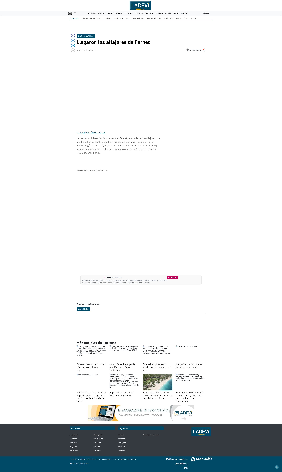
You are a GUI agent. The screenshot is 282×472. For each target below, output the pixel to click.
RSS (186, 468)
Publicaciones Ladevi (151, 435)
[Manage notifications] (277, 467)
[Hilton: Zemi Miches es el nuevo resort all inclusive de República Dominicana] (157, 382)
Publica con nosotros (177, 458)
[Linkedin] (73, 45)
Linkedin (121, 447)
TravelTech (129, 13)
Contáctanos (181, 463)
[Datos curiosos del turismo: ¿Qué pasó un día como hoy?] (91, 353)
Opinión (168, 13)
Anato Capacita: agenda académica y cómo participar (122, 367)
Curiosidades (83, 309)
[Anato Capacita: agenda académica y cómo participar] (124, 353)
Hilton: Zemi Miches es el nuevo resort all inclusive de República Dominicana (157, 395)
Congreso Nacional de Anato (92, 18)
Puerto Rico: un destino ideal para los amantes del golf (157, 367)
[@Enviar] (73, 50)
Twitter (121, 435)
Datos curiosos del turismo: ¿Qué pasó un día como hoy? (91, 367)
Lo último (101, 13)
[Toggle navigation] (74, 13)
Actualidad (92, 13)
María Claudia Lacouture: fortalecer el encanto (189, 366)
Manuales (110, 13)
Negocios (119, 13)
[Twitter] (73, 40)
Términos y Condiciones (79, 463)
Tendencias (150, 13)
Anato (186, 18)
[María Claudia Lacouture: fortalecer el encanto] (190, 353)
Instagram (122, 443)
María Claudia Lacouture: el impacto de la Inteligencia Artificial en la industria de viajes (91, 397)
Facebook (122, 439)
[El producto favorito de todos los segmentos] (124, 382)
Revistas (176, 13)
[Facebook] (73, 35)
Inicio (81, 36)
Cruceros (159, 13)
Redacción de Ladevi (93, 132)
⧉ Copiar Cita (172, 277)
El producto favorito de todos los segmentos (122, 394)
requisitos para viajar (121, 18)
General (89, 36)
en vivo (193, 18)
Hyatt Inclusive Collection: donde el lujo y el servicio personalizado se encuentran (190, 397)
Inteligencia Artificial (154, 18)
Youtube (121, 451)
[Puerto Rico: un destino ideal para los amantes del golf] (157, 353)
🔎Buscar (184, 13)
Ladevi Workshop (138, 18)
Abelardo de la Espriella (172, 18)
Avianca (108, 18)
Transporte (139, 13)
